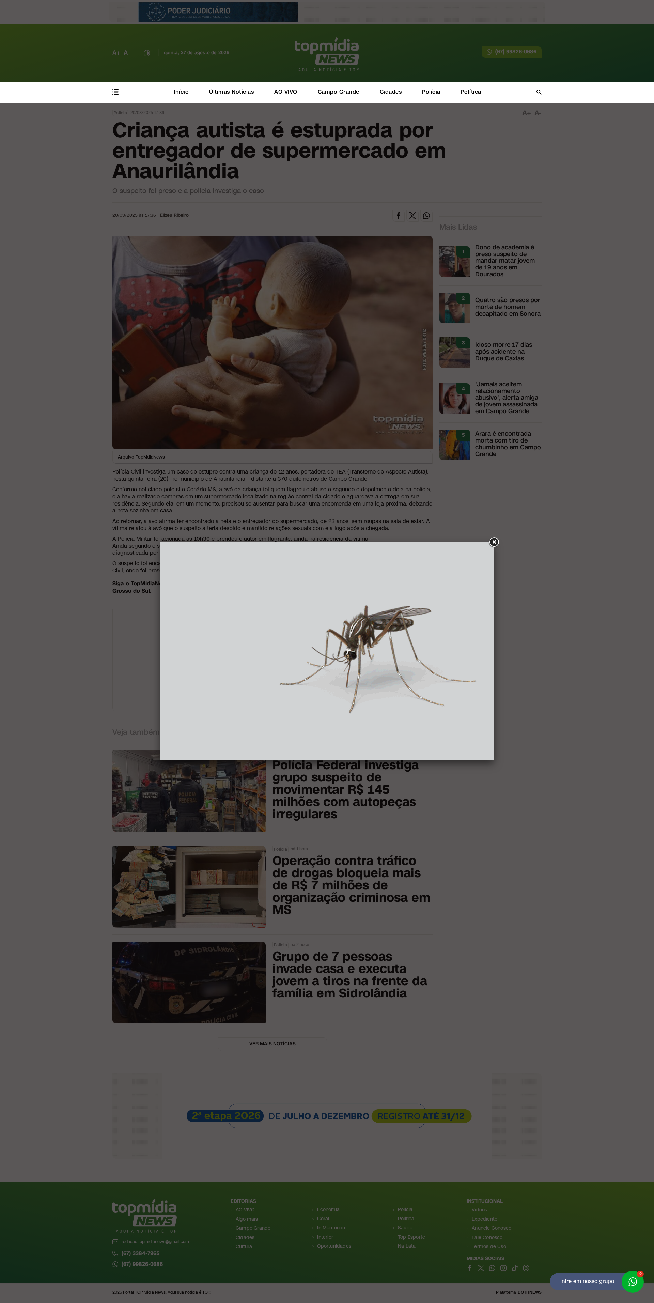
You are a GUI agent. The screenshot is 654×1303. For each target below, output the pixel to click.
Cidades (391, 92)
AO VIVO (285, 92)
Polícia (431, 92)
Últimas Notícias (231, 92)
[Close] (494, 542)
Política (471, 92)
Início (181, 92)
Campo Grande (338, 92)
